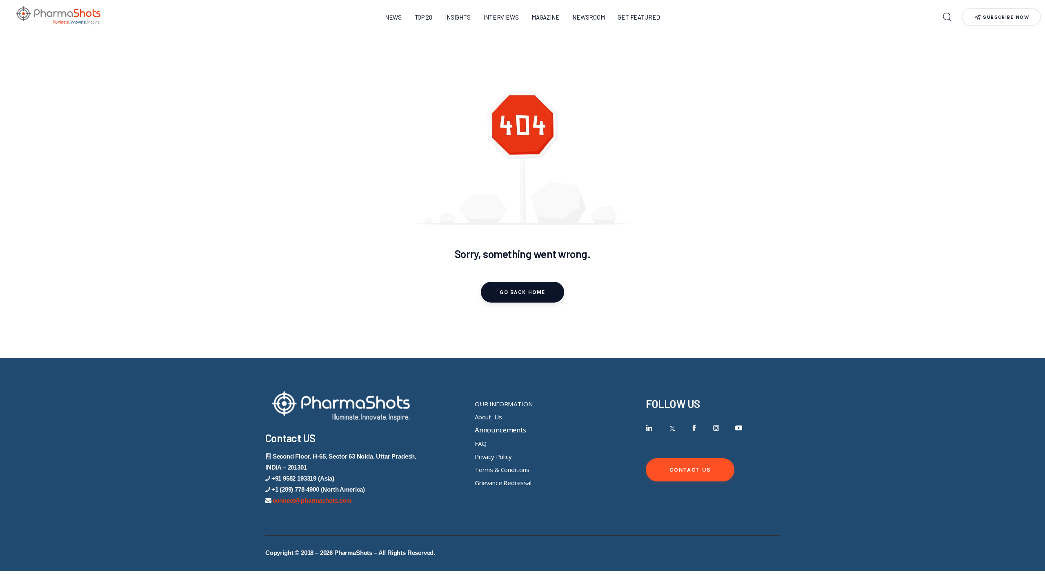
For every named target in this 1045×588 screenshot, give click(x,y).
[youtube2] (738, 428)
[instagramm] (716, 428)
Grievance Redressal (503, 483)
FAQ (481, 443)
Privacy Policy (493, 456)
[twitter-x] (671, 428)
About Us (488, 417)
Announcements (500, 429)
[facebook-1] (694, 428)
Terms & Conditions (502, 470)
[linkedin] (649, 428)
